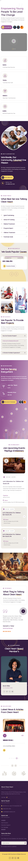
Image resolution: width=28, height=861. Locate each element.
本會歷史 (3, 820)
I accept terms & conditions (9, 846)
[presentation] (12, 274)
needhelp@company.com (9, 811)
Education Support (5, 825)
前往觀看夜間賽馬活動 (9, 740)
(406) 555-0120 (7, 808)
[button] (9, 758)
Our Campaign (4, 827)
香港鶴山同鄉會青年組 (8, 261)
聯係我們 (3, 829)
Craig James (7, 686)
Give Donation (4, 822)
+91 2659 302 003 (10, 184)
